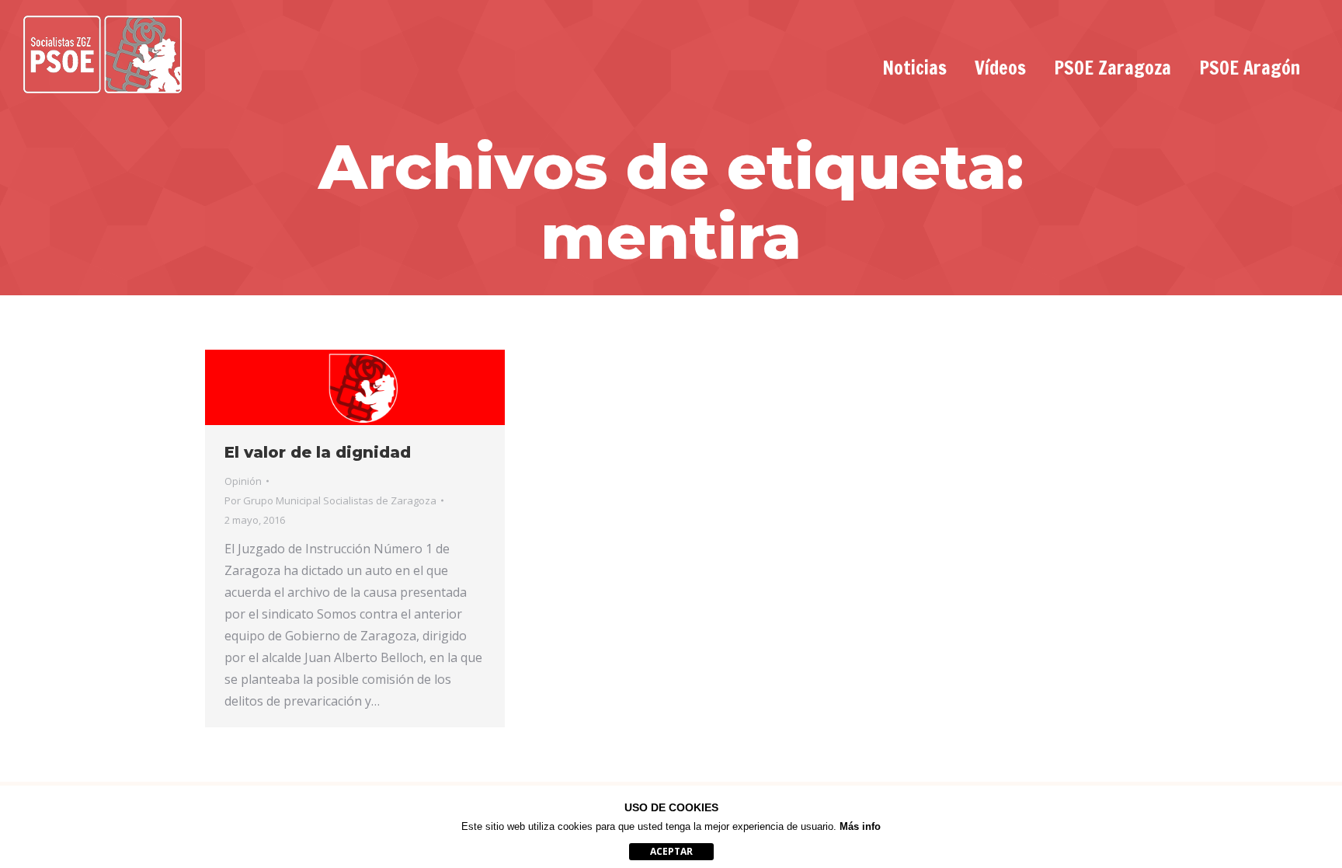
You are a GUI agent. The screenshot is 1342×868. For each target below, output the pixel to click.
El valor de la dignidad (317, 452)
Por (330, 500)
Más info (860, 826)
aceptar (671, 851)
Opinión (243, 481)
